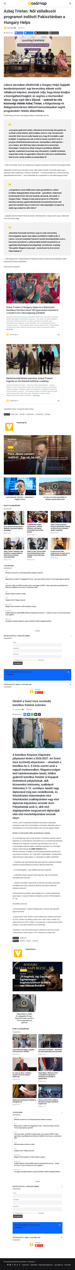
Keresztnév (16, 654)
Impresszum (25, 1265)
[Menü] (5, 4)
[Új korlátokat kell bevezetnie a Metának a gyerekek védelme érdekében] (14, 518)
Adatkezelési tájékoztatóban (30, 660)
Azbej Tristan (14, 414)
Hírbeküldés (33, 1265)
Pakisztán (47, 414)
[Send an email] (15, 28)
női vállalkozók (39, 414)
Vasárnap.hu (10, 28)
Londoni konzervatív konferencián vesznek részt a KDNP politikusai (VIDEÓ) (60, 553)
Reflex (10, 447)
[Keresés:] (70, 4)
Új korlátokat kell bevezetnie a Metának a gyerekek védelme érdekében (13, 528)
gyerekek (22, 414)
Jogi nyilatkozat (58, 1265)
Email (14, 642)
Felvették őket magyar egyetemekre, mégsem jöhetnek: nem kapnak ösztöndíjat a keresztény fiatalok (35, 528)
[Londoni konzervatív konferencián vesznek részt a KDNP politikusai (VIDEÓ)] (61, 543)
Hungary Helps (30, 414)
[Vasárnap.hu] (37, 3)
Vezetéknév (16, 648)
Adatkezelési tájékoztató (46, 1265)
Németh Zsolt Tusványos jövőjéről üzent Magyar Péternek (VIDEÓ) (24, 455)
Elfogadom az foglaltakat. (29, 660)
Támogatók (67, 1265)
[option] (37, 455)
